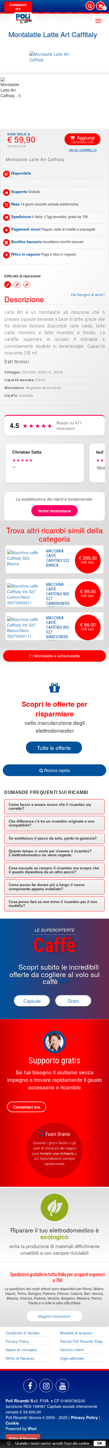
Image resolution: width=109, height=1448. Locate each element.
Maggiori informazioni (54, 1316)
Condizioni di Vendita (22, 1333)
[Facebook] (30, 1385)
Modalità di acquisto (76, 1333)
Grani (73, 1000)
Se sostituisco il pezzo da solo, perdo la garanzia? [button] (53, 838)
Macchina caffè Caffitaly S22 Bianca (57, 558)
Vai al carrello (83, 150)
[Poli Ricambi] (23, 17)
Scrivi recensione (54, 510)
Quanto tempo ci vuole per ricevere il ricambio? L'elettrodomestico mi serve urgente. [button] (50, 853)
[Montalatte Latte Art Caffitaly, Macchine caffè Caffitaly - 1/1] (11, 87)
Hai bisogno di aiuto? (88, 294)
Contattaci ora (18, 6)
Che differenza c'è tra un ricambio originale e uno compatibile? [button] (51, 823)
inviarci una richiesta (57, 1153)
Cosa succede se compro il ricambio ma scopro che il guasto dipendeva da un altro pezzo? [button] (54, 870)
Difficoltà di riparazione (22, 276)
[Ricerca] (90, 5)
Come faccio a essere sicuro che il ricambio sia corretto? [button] (50, 807)
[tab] (54, 806)
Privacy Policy (17, 1341)
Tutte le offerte (54, 747)
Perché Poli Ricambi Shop (81, 1341)
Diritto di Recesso (20, 1358)
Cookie (12, 1423)
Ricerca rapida (56, 770)
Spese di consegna (21, 1349)
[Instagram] (46, 1385)
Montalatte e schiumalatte (57, 656)
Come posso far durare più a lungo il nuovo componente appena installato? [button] (47, 887)
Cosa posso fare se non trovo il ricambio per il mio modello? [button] (53, 904)
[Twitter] (62, 1385)
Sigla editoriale (72, 1358)
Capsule (32, 1000)
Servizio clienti (72, 1349)
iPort (32, 1428)
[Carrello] (100, 6)
